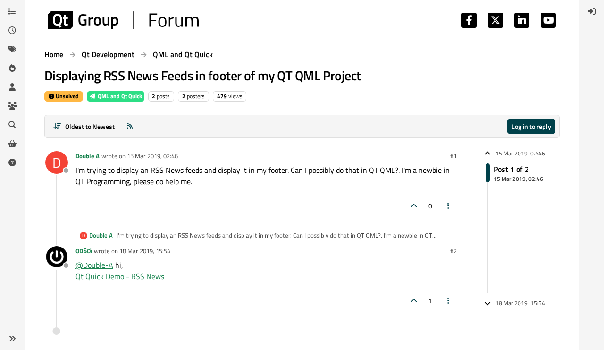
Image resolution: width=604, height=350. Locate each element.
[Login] (591, 11)
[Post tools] (448, 205)
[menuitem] (591, 11)
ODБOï (84, 251)
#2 (453, 251)
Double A (88, 156)
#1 (453, 156)
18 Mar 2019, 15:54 (144, 251)
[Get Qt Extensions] (12, 143)
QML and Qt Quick (119, 96)
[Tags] (12, 49)
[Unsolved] (12, 162)
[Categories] (12, 11)
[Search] (12, 124)
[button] (12, 338)
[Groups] (12, 105)
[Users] (12, 86)
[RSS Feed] (130, 126)
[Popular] (12, 68)
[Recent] (12, 30)
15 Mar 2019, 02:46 (152, 156)
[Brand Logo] (123, 20)
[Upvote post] (413, 205)
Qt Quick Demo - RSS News (120, 276)
